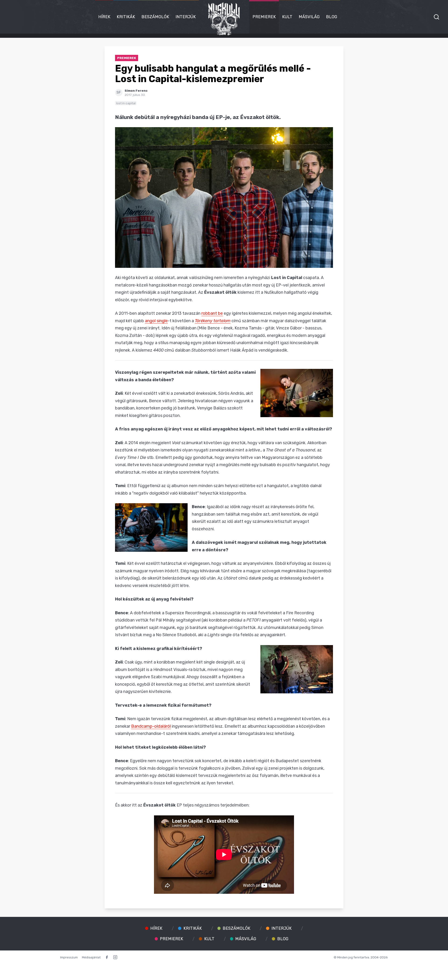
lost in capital (126, 103)
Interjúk (185, 16)
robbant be (212, 313)
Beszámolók (155, 16)
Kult (287, 16)
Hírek (104, 16)
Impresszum (69, 957)
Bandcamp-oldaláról (151, 726)
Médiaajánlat (91, 957)
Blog (331, 16)
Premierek (264, 16)
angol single (156, 320)
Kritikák (126, 16)
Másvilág (309, 16)
